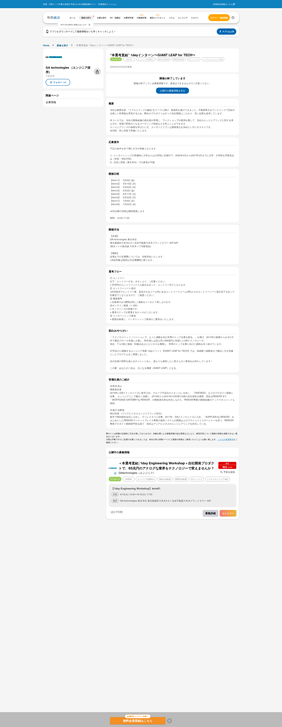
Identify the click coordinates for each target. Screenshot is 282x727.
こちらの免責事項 (225, 439)
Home (46, 45)
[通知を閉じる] (89, 24)
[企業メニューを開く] (113, 468)
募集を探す (62, 45)
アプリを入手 (228, 31)
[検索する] (233, 18)
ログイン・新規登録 (219, 17)
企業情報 (51, 102)
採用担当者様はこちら (223, 4)
